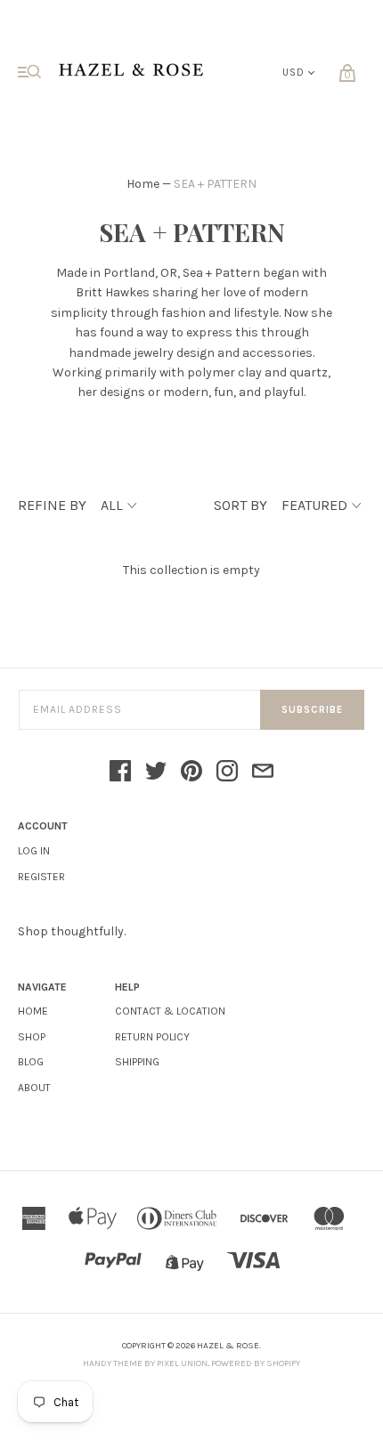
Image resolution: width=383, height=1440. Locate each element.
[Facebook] (120, 772)
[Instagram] (227, 772)
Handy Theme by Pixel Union (145, 1363)
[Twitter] (156, 772)
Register (41, 876)
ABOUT (34, 1087)
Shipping (137, 1062)
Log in (34, 851)
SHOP (31, 1037)
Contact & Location (170, 1011)
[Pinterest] (191, 772)
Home (142, 183)
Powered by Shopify (255, 1363)
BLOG (31, 1062)
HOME (33, 1011)
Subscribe (312, 710)
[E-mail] (262, 772)
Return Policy (152, 1037)
